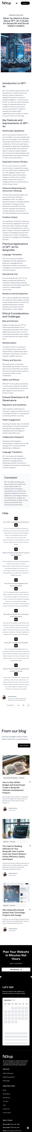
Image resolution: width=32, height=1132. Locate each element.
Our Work (5, 1101)
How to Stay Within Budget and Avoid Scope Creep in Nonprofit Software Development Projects (13, 787)
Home (4, 1090)
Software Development (12, 778)
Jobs (4, 1105)
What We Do (6, 1094)
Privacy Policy (7, 1112)
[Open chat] (27, 1127)
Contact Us (6, 1109)
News (5, 778)
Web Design (6, 1081)
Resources (6, 841)
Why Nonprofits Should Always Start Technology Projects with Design (13, 912)
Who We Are (6, 1098)
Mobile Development (9, 1077)
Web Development (8, 1073)
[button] (16, 3)
